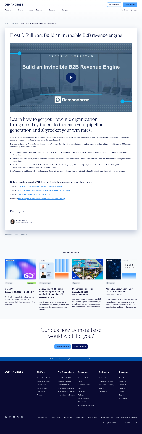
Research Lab (103, 391)
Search (126, 10)
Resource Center (83, 378)
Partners (122, 388)
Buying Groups (42, 388)
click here (82, 359)
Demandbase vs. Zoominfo (66, 395)
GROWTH (102, 388)
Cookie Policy (80, 417)
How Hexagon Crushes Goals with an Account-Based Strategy (41, 198)
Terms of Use (68, 417)
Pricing (30, 10)
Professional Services (106, 381)
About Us (122, 378)
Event (10, 283)
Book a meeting (130, 5)
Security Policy (92, 417)
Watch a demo (114, 5)
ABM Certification (84, 402)
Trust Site (122, 395)
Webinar (10, 234)
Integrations (41, 391)
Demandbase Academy (106, 385)
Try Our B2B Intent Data (86, 405)
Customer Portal (104, 378)
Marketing (24, 234)
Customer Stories (84, 385)
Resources (39, 10)
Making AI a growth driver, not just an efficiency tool (119, 290)
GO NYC (9, 289)
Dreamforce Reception (82, 289)
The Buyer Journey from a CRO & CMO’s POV (35, 194)
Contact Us (122, 385)
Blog (79, 388)
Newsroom (122, 381)
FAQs (80, 381)
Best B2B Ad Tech (63, 385)
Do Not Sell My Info (107, 417)
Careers (121, 391)
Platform (8, 10)
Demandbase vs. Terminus (66, 391)
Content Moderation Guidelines (126, 417)
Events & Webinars (84, 398)
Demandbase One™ (43, 378)
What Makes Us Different (66, 378)
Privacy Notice (42, 417)
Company (65, 10)
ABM (16, 234)
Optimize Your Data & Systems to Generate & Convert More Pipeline (44, 190)
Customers (52, 10)
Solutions (20, 10)
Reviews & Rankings (64, 381)
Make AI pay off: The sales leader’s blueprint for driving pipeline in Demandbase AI (51, 291)
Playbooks (81, 391)
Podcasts (81, 395)
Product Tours (41, 385)
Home (7, 23)
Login (135, 10)
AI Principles (123, 398)
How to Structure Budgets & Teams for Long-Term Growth (40, 186)
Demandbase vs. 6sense (66, 388)
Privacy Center (55, 417)
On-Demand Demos (43, 381)
